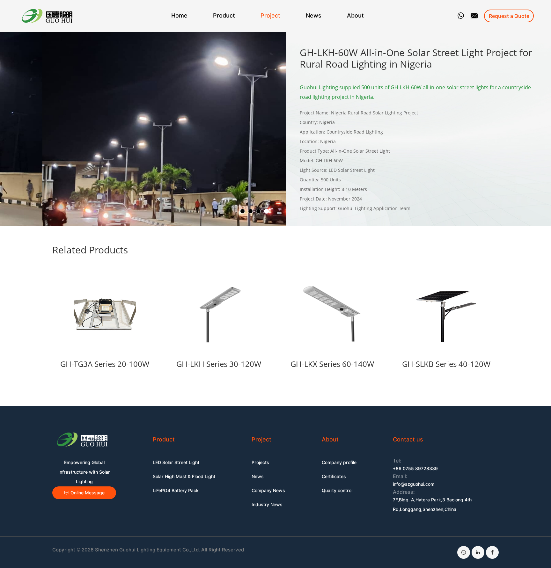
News (313, 15)
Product (224, 15)
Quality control (337, 490)
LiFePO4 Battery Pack (176, 490)
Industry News (267, 504)
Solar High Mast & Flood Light (184, 476)
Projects (260, 462)
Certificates (334, 476)
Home (179, 15)
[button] (242, 211)
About (355, 15)
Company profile (339, 462)
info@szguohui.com (413, 484)
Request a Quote (509, 16)
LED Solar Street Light (176, 462)
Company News (268, 490)
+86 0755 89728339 (415, 468)
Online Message (87, 492)
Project (270, 15)
